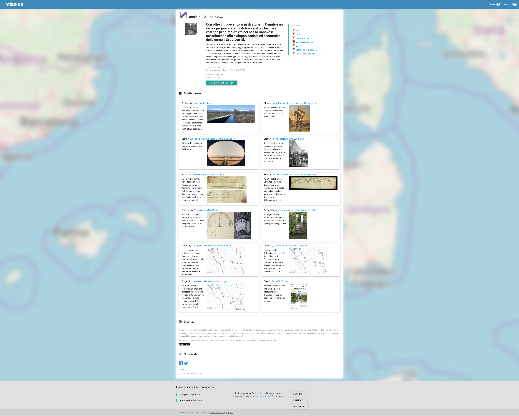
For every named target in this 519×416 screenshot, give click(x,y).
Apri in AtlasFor (219, 83)
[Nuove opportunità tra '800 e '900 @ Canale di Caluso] (298, 166)
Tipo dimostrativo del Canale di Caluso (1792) (294, 174)
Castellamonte (302, 38)
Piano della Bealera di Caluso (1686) (206, 174)
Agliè (297, 30)
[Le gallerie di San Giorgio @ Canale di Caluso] (229, 238)
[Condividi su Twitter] (186, 364)
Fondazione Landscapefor (195, 412)
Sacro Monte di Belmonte (307, 50)
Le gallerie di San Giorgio (207, 209)
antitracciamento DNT (262, 396)
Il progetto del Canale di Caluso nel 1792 (293, 245)
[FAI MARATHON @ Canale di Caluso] (299, 309)
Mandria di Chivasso (304, 42)
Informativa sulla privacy (191, 400)
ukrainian (298, 406)
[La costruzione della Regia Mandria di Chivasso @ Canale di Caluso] (226, 165)
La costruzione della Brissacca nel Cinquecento (294, 103)
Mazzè (298, 46)
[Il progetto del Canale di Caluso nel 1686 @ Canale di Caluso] (226, 273)
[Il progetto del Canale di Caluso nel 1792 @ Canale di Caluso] (308, 273)
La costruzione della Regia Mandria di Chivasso (212, 138)
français (298, 400)
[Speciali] (183, 17)
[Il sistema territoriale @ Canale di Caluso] (231, 122)
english (297, 394)
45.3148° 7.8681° (214, 77)
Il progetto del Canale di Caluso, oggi (209, 281)
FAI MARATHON (280, 281)
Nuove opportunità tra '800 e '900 (288, 138)
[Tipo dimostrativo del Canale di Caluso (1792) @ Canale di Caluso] (313, 189)
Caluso (298, 34)
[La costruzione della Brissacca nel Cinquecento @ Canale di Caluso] (299, 131)
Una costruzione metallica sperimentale (297, 209)
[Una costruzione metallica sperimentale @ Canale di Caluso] (298, 238)
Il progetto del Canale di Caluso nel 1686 (211, 245)
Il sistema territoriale (203, 103)
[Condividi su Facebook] (181, 364)
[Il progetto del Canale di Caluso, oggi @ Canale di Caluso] (226, 309)
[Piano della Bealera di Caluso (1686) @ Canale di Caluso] (227, 202)
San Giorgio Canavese (305, 53)
